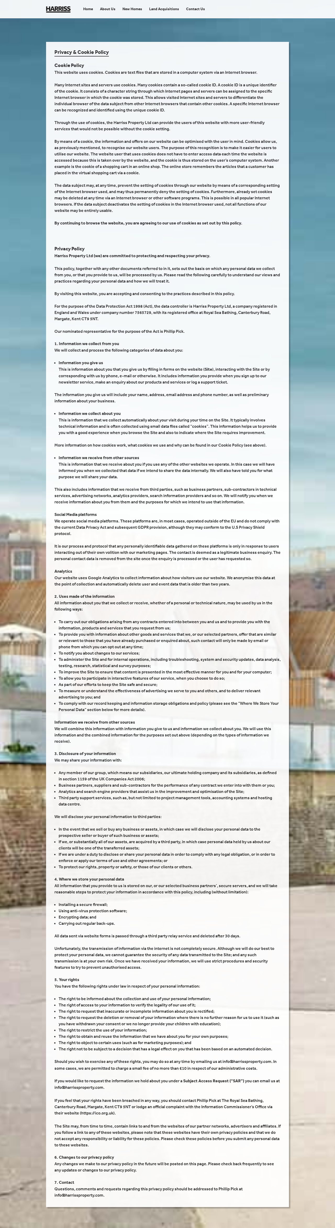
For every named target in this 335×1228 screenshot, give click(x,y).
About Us (107, 9)
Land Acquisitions (164, 9)
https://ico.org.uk (97, 1113)
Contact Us (195, 9)
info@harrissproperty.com (246, 1061)
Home (88, 9)
